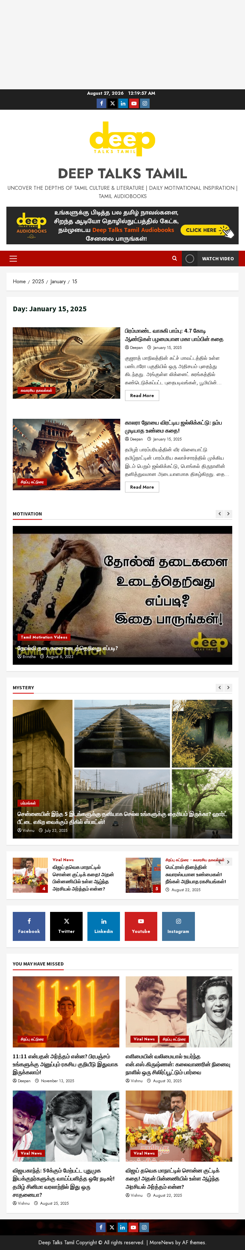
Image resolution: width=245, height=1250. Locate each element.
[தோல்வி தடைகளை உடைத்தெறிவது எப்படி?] (122, 595)
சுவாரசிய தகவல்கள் (36, 390)
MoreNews (162, 1242)
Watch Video (218, 258)
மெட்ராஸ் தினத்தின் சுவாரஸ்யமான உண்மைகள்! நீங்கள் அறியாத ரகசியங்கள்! (30, 875)
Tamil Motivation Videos (44, 637)
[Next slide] (228, 514)
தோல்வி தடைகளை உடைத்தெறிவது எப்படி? (68, 648)
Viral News (144, 1039)
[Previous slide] (220, 514)
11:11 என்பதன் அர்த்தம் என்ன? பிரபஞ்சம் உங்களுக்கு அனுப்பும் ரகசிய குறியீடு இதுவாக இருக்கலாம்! (143, 875)
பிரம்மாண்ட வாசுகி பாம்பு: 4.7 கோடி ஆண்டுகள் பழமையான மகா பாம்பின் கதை (66, 363)
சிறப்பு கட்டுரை (32, 482)
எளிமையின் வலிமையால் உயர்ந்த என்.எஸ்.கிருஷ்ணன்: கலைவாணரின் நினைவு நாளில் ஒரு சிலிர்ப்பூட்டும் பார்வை (178, 1064)
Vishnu (28, 830)
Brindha (29, 657)
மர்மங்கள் (28, 803)
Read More (144, 396)
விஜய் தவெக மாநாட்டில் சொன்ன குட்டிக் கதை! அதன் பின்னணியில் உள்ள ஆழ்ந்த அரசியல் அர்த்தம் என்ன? (172, 1178)
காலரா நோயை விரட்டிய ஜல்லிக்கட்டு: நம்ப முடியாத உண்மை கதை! (66, 454)
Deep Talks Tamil (122, 173)
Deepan (136, 348)
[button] (13, 258)
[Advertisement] (122, 44)
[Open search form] (174, 259)
